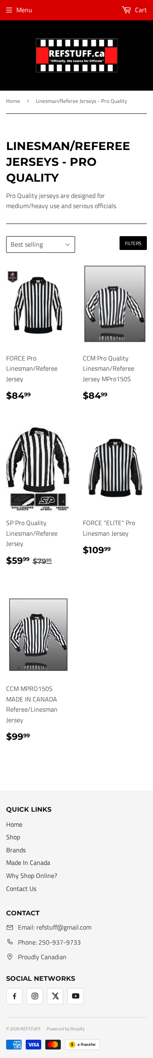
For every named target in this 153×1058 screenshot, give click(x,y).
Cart (140, 10)
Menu (24, 10)
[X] (55, 996)
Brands (16, 850)
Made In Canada (28, 862)
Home (13, 101)
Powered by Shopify (65, 1028)
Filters (133, 243)
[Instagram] (35, 996)
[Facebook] (14, 996)
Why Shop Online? (31, 875)
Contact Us (21, 888)
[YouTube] (75, 996)
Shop (13, 837)
